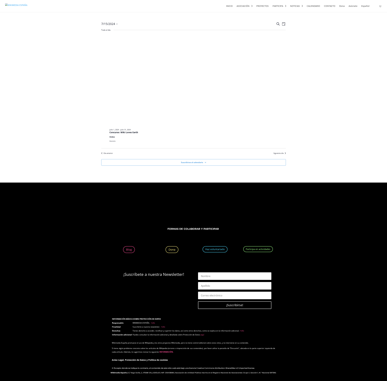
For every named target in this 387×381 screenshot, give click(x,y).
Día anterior (108, 153)
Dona (342, 6)
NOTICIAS (295, 6)
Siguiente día (278, 153)
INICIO (229, 6)
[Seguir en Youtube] (202, 207)
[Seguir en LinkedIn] (196, 207)
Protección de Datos (135, 359)
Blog (129, 249)
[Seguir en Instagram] (190, 207)
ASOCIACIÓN (243, 6)
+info (153, 323)
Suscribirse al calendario (192, 162)
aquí (202, 334)
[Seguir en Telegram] (208, 207)
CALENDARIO (313, 6)
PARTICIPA (278, 6)
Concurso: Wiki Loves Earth (123, 132)
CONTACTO (329, 6)
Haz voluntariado (215, 249)
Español (365, 6)
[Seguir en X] (184, 207)
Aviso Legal (118, 359)
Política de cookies (158, 359)
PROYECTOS (262, 6)
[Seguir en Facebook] (178, 207)
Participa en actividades (258, 249)
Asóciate (353, 6)
